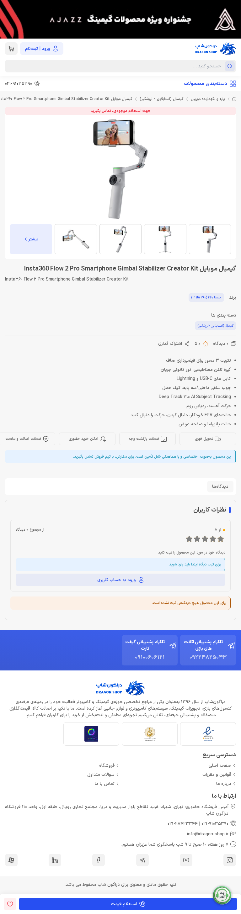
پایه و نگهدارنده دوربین (208, 99)
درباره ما (223, 783)
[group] (120, 19)
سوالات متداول (101, 774)
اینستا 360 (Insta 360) (206, 297)
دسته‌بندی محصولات (205, 83)
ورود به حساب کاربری (116, 580)
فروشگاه (107, 765)
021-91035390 (214, 824)
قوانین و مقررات (216, 774)
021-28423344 (183, 824)
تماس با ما (105, 783)
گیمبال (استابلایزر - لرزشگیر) (161, 99)
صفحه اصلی (220, 765)
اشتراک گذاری (170, 343)
